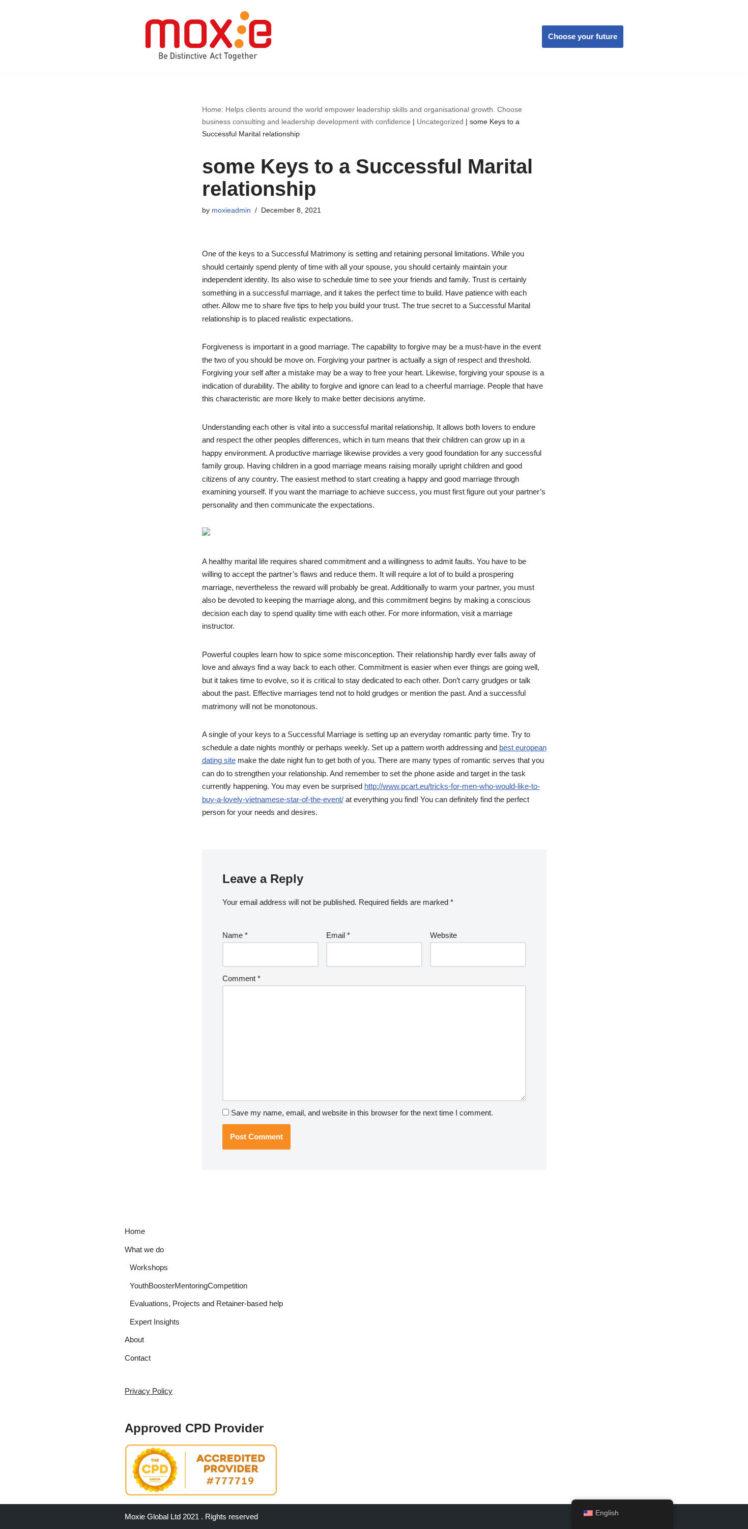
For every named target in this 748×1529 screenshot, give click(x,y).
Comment (241, 978)
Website (443, 935)
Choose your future (582, 36)
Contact (138, 1358)
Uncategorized (440, 121)
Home (135, 1231)
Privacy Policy (148, 1391)
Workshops (149, 1267)
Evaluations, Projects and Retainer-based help (206, 1303)
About (134, 1339)
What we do (144, 1249)
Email (338, 935)
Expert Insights (155, 1321)
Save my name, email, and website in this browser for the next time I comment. (362, 1112)
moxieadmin (231, 210)
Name (235, 935)
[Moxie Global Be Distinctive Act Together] (209, 36)
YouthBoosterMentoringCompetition (188, 1285)
